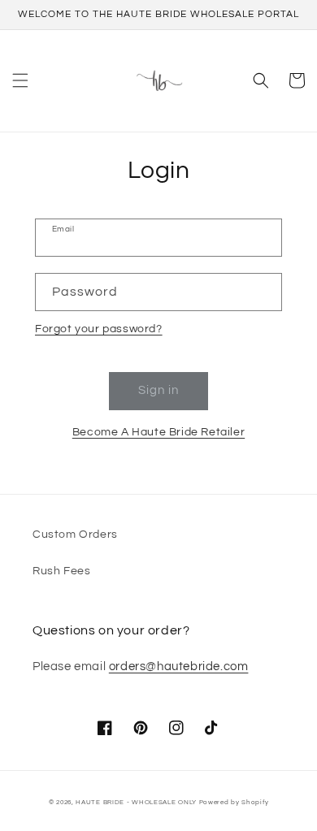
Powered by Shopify (234, 802)
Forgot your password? (99, 329)
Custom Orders (75, 534)
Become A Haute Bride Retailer (158, 432)
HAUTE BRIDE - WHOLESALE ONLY (136, 802)
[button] (20, 80)
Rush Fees (61, 571)
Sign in (158, 390)
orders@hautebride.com (179, 666)
